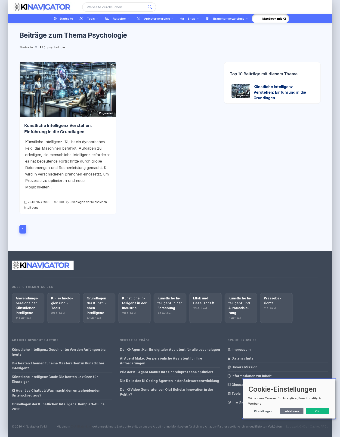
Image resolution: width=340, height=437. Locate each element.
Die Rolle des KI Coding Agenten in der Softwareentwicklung (169, 381)
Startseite (26, 47)
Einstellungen (263, 411)
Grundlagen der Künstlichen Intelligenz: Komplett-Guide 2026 (58, 406)
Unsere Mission (244, 367)
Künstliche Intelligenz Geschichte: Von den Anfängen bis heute (59, 352)
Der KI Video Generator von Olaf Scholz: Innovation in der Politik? (166, 392)
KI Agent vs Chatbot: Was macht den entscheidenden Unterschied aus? (56, 392)
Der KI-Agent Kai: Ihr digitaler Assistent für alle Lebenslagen (170, 349)
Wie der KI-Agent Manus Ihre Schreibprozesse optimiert (166, 372)
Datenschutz (242, 358)
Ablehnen (292, 411)
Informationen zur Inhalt (251, 376)
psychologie (56, 47)
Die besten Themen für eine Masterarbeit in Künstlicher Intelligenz (58, 365)
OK (317, 411)
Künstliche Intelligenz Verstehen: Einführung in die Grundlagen (279, 92)
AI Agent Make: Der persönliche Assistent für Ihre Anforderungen (161, 360)
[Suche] (150, 7)
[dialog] (289, 399)
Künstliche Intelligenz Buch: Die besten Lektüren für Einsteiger (55, 379)
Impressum (241, 349)
